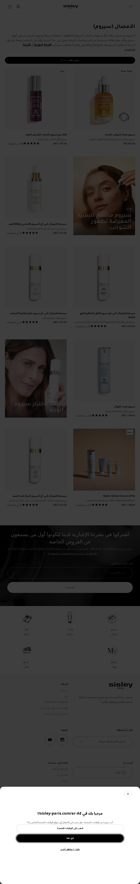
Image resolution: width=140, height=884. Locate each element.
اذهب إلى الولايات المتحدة (70, 828)
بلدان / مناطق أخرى (70, 849)
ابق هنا (70, 838)
